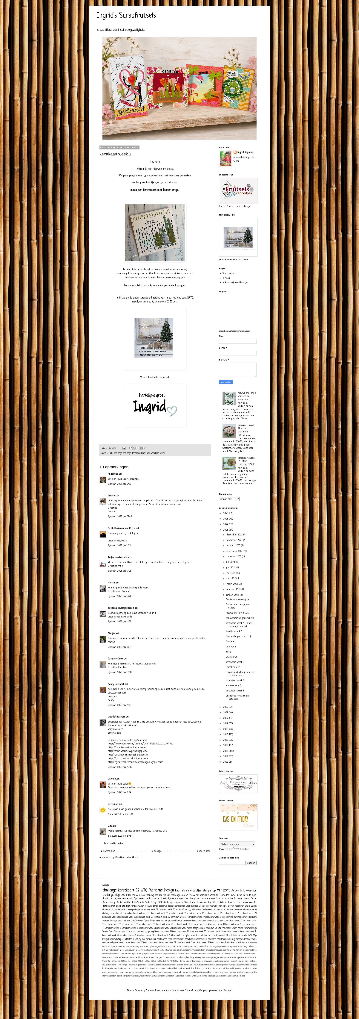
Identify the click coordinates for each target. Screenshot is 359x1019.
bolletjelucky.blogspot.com (121, 608)
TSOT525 (147, 961)
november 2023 (234, 540)
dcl (255, 902)
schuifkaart (241, 972)
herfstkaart (236, 898)
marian (111, 582)
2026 (226, 513)
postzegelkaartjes (207, 972)
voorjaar (204, 976)
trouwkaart (220, 935)
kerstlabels (173, 968)
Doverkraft (144, 957)
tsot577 (143, 976)
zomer (246, 898)
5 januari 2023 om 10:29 (119, 545)
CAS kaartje (231, 656)
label (209, 968)
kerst (212, 895)
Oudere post (203, 851)
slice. (246, 972)
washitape (211, 976)
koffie (162, 950)
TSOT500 (134, 961)
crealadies (200, 946)
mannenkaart (208, 898)
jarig (242, 890)
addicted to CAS (131, 939)
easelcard (212, 939)
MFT (219, 890)
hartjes (105, 968)
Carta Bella (189, 954)
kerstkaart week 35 (198, 931)
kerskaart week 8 (128, 968)
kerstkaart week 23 (147, 924)
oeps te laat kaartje (144, 972)
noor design (193, 928)
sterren (105, 976)
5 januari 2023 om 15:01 (119, 621)
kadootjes (117, 968)
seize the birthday (199, 935)
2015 (225, 745)
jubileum (218, 906)
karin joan (184, 898)
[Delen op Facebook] (141, 448)
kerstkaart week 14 (159, 913)
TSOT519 (140, 961)
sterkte (226, 950)
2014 (226, 751)
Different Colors (133, 895)
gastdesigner (180, 906)
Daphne (112, 778)
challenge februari (189, 946)
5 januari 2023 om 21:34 (119, 792)
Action (235, 890)
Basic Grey (150, 902)
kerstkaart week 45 (113, 928)
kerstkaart (145, 453)
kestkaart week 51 (185, 968)
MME (250, 935)
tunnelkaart (170, 976)
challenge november (110, 913)
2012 (226, 762)
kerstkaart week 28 (150, 910)
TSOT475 (114, 961)
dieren (123, 913)
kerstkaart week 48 (151, 950)
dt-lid (198, 965)
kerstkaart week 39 (196, 917)
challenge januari (250, 910)
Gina (110, 826)
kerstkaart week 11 (217, 921)
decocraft (208, 946)
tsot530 (137, 976)
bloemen (208, 910)
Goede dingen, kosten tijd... (239, 636)
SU (123, 939)
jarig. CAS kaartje (250, 946)
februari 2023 (233, 589)
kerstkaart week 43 (233, 924)
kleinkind (204, 968)
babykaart (195, 898)
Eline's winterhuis (157, 921)
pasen (176, 972)
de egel (252, 895)
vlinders (116, 954)
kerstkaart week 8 (218, 942)
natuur (115, 972)
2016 (226, 740)
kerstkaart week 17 (195, 913)
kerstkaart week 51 (145, 935)
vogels (199, 976)
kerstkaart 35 (141, 968)
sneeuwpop (218, 950)
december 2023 (234, 534)
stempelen (253, 972)
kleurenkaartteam (135, 906)
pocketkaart (196, 972)
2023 (226, 530)
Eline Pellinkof (232, 935)
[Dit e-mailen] (131, 448)
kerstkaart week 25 (127, 917)
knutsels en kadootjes (188, 890)
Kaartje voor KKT (234, 631)
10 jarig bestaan (125, 954)
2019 (226, 723)
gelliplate (120, 906)
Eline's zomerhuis (160, 906)
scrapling (186, 935)
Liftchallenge (173, 895)
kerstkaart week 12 (234, 921)
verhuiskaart (251, 917)
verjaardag (148, 895)
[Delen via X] (138, 448)
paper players (228, 906)
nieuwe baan (123, 972)
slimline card (232, 917)
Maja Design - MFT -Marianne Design (222, 957)
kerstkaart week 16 (163, 931)
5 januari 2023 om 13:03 (119, 571)
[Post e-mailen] (124, 448)
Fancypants (242, 935)
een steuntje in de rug (226, 939)
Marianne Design (161, 890)
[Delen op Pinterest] (145, 448)
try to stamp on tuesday (239, 950)
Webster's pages (165, 946)
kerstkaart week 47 (135, 950)
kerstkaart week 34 (199, 924)
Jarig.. (228, 651)
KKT (218, 895)
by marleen (217, 961)
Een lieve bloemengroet (238, 599)
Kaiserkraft (239, 906)
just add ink (106, 950)
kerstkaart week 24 (110, 917)
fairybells (216, 946)
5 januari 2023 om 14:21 (119, 596)
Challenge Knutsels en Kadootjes (237, 697)
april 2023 (231, 578)
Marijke (111, 633)
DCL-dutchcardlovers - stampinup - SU (125, 957)
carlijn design (151, 939)
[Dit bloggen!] (134, 448)
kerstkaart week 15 (177, 913)
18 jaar (133, 954)
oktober (155, 972)
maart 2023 (232, 584)
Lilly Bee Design (142, 946)
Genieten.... (231, 641)
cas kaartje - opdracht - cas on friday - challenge (239, 961)
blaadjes (198, 961)
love (227, 968)
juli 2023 (231, 562)
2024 (226, 524)
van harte (253, 950)
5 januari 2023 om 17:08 (120, 672)
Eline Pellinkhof (228, 895)
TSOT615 (166, 961)
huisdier (127, 942)
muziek (110, 972)
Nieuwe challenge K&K (237, 612)
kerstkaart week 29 (144, 917)
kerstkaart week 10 (200, 921)
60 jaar (185, 910)
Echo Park (242, 895)
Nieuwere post (107, 851)
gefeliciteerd (224, 946)
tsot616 (154, 976)
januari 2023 (233, 595)
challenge (118, 453)
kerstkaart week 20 (248, 913)
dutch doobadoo (169, 898)
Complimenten (233, 667)
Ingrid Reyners (245, 152)
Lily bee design (189, 957)
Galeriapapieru (131, 946)
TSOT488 (120, 961)
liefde (224, 917)
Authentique (202, 895)
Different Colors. (142, 921)
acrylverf (123, 931)
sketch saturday (242, 942)
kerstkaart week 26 (165, 924)
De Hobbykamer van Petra (121, 528)
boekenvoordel (207, 961)
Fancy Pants (116, 902)
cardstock (179, 946)
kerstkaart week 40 (216, 924)
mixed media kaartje (149, 898)
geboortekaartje (116, 942)
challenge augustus (173, 902)
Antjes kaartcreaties (118, 557)
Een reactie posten (114, 843)
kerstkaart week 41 (248, 931)
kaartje (110, 968)
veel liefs (188, 976)
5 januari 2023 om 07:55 (119, 484)
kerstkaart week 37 (179, 917)
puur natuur (224, 972)
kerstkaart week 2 (235, 680)
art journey (169, 921)
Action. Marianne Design (247, 928)
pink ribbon (182, 972)
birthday (193, 961)
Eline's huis (138, 902)
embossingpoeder (222, 965)
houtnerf (240, 946)
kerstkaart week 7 (180, 928)
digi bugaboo (142, 931)
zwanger (105, 921)
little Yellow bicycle (219, 968)
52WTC (226, 890)
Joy (189, 910)
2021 (226, 712)
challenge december (131, 453)
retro (193, 950)
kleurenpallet (176, 935)
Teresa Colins (184, 961)
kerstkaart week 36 (119, 950)
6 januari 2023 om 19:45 (119, 836)
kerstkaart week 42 (110, 935)
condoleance (162, 939)
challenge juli (196, 906)
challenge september (183, 921)
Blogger (228, 990)
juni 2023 (231, 567)
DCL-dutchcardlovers (223, 902)
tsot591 (148, 976)
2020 (226, 718)
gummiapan (242, 965)
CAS (123, 895)
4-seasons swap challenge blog (122, 921)
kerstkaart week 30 (182, 924)
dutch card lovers (111, 898)
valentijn (218, 928)
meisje (173, 950)
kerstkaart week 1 (158, 453)
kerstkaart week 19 (213, 913)
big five (142, 939)
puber (217, 972)
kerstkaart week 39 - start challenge (246, 428)
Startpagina (228, 273)
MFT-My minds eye (202, 957)
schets (179, 910)
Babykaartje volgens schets (240, 618)
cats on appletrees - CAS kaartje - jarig (116, 965)
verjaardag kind (107, 954)
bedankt (171, 906)
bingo (173, 946)
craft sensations (186, 939)
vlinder (194, 976)
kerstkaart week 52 (201, 942)
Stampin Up (209, 890)
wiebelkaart (232, 976)
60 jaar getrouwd (169, 954)
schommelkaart (200, 950)
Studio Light (222, 898)
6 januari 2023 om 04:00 (120, 814)
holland (129, 913)
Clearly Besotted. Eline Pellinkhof (205, 954)
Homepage (156, 851)
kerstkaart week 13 (142, 913)
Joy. (166, 957)
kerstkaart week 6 (213, 917)
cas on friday (188, 895)
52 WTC (110, 453)
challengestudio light (163, 965)
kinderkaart (197, 968)
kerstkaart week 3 (235, 662)
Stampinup (189, 902)
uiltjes (177, 976)
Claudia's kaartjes (116, 716)
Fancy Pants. (160, 957)
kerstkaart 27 (136, 942)
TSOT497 (127, 961)
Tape (178, 961)
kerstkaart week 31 (180, 931)
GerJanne (113, 804)
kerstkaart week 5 (147, 928)
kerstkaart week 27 (167, 942)
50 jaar (234, 928)
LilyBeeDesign (154, 946)
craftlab (127, 902)
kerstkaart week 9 (162, 935)
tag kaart (242, 917)
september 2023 (235, 551)
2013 (226, 756)
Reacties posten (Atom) (126, 857)
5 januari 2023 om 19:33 (119, 705)
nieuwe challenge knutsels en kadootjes (247, 396)
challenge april (219, 910)
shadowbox (210, 950)
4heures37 (226, 928)
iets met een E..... (234, 685)
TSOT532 (153, 961)
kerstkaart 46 (152, 968)
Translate (244, 849)
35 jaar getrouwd (143, 954)
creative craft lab (176, 965)
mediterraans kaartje (243, 968)
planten (188, 972)
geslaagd (151, 931)
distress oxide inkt (190, 965)
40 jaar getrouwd (156, 954)
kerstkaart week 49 (128, 935)
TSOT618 (173, 961)
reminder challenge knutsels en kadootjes (240, 674)
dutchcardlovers (200, 939)
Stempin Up (106, 961)
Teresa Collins (108, 931)
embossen (239, 939)
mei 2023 (231, 573)
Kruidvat (180, 957)
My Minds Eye (130, 898)
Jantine (112, 495)
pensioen (202, 928)
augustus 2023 (234, 556)
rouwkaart (210, 928)
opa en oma (163, 972)
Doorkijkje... (231, 646)
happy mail (233, 946)
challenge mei (119, 910)
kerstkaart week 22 (130, 924)
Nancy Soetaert (116, 684)
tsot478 (131, 976)
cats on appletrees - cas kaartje (144, 965)
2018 (226, 729)
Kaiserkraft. (172, 957)
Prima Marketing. (251, 957)
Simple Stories (251, 906)
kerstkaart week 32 (162, 917)
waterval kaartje (222, 976)
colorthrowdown (244, 902)
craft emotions (174, 939)
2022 (226, 707)
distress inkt (108, 906)
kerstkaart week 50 (163, 928)
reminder (186, 950)
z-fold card (241, 976)
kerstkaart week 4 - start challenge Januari (239, 625)
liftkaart (168, 950)
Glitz (188, 906)
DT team (226, 278)
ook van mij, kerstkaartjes (235, 282)
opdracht (179, 950)
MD (193, 910)
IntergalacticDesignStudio (185, 990)
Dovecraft (121, 946)
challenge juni (107, 910)
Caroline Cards (115, 658)
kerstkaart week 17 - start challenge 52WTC (246, 461)
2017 (225, 734)
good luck (235, 965)
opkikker (170, 972)
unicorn (181, 976)
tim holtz (211, 935)
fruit (230, 965)
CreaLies (148, 906)
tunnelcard (161, 976)
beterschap (200, 910)
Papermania (240, 957)
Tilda (116, 931)
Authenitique (112, 946)
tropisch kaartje (122, 976)
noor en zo (133, 972)
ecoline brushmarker (208, 965)
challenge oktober (133, 910)
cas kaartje (160, 895)
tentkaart (112, 976)
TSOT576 (159, 961)
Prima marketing (114, 939)
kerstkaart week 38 (215, 931)
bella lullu (132, 931)
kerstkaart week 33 (167, 910)
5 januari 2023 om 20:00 (120, 767)
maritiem (233, 968)
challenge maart (208, 906)
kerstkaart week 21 (113, 924)
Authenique (180, 954)
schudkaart (231, 942)
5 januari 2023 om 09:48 (120, 516)
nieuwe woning (203, 902)
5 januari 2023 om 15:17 (119, 647)
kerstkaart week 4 (232, 931)
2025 (226, 518)
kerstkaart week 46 (130, 928)
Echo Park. (152, 957)
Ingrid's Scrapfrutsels (126, 16)
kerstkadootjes (163, 968)
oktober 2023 (233, 545)
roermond (233, 972)
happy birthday (251, 965)
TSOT (159, 902)
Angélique (113, 474)
